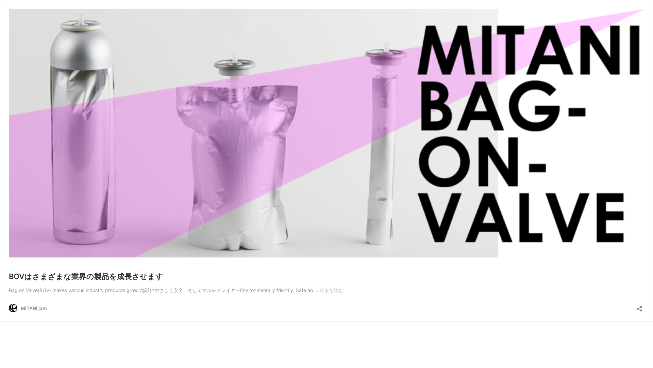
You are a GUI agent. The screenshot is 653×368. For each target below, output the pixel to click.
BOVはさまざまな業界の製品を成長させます (86, 276)
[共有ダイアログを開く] (639, 306)
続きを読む (332, 290)
